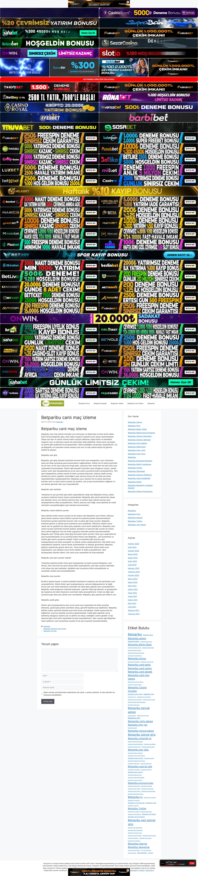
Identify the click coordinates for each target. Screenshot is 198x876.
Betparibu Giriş (84, 403)
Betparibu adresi (137, 638)
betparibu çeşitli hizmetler (135, 835)
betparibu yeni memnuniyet (135, 827)
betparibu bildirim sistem (134, 650)
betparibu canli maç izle (147, 662)
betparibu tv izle (151, 803)
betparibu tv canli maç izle (136, 803)
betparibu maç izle (149, 758)
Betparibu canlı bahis (139, 664)
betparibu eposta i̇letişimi (144, 697)
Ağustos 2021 (133, 610)
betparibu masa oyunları (135, 758)
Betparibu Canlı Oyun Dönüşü (135, 682)
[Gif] (99, 191)
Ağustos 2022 (133, 568)
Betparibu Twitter (117, 403)
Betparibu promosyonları (140, 783)
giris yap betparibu (146, 850)
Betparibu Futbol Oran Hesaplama (137, 702)
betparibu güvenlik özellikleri (135, 744)
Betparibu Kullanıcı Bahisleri (139, 440)
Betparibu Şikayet (100, 403)
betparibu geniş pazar (134, 705)
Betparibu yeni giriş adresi (136, 817)
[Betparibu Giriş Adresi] (52, 403)
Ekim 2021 (132, 603)
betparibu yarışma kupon (134, 814)
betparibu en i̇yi (132, 697)
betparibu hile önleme (150, 744)
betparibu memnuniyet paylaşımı (136, 761)
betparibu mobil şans (146, 763)
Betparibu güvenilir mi (139, 738)
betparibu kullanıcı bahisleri (135, 753)
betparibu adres (148, 635)
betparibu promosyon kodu (135, 780)
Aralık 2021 (132, 596)
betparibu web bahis (146, 811)
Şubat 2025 (133, 558)
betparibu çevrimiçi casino (135, 833)
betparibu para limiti (146, 769)
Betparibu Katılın (134, 482)
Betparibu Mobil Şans (137, 447)
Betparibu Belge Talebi (137, 429)
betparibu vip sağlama (134, 811)
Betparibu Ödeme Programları (140, 491)
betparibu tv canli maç (134, 800)
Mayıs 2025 (132, 554)
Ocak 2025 (132, 561)
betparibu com (148, 694)
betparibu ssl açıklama (147, 788)
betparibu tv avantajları (150, 797)
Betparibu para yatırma (135, 772)
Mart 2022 (132, 586)
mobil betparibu (142, 853)
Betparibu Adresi (135, 422)
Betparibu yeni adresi (149, 814)
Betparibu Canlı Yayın (137, 454)
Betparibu (151, 403)
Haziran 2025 (133, 551)
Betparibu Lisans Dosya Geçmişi (136, 755)
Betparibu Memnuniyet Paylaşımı (141, 433)
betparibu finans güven (149, 699)
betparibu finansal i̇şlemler (135, 699)
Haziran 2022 (133, 575)
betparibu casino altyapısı (135, 684)
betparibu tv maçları (133, 805)
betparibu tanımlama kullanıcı (135, 794)
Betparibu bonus (137, 658)
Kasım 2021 (132, 600)
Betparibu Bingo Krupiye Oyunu (136, 653)
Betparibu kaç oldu (138, 749)
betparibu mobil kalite (133, 763)
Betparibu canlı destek (140, 671)
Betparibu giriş (134, 718)
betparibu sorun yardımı (134, 788)
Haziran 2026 (133, 544)
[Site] (49, 138)
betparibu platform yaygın (135, 775)
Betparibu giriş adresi (140, 721)
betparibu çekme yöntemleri (135, 830)
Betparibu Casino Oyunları (137, 689)
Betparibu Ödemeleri (136, 471)
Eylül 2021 (132, 607)
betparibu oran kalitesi (134, 769)
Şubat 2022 (133, 589)
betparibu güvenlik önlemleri (135, 741)
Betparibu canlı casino (140, 668)
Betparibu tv (135, 797)
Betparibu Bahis (133, 641)
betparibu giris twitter (143, 715)
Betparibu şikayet (137, 843)
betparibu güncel (132, 728)
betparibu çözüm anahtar (149, 835)
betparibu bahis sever (146, 641)
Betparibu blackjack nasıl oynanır (55, 629)
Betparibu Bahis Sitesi (140, 644)
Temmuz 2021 (134, 614)
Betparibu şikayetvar (139, 847)
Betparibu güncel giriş (142, 734)
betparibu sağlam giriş (134, 786)
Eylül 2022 (132, 565)
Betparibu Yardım (135, 468)
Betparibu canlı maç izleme (139, 677)
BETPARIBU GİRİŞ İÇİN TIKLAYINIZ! (99, 79)
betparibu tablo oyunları (134, 791)
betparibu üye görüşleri (134, 841)
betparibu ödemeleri (133, 838)
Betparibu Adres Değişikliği (139, 478)
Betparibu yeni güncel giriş (141, 822)
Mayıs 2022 (132, 579)
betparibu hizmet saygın (134, 747)
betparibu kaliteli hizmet (148, 747)
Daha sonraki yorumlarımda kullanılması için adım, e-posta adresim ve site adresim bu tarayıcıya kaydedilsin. (79, 693)
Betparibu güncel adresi (141, 730)
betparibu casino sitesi (135, 694)
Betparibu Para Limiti (136, 450)
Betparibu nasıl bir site (140, 766)
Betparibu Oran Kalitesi (137, 443)
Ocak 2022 (132, 593)
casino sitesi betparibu (134, 850)
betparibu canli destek (134, 662)
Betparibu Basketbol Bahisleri (140, 461)
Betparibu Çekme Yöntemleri (139, 436)
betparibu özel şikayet (145, 838)
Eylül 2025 (132, 547)
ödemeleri (150, 853)
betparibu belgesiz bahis (134, 647)
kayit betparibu (132, 853)
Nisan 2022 (132, 582)
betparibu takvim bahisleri (148, 791)
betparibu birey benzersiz (134, 655)
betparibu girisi (132, 715)
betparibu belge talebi (148, 647)
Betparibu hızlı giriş (50, 631)
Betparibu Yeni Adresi (135, 403)
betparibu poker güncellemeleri (136, 777)
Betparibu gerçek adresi (139, 710)
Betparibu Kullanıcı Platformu (140, 475)
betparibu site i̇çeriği (146, 786)
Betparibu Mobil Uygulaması (139, 464)
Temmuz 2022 (134, 572)
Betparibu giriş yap (137, 724)
